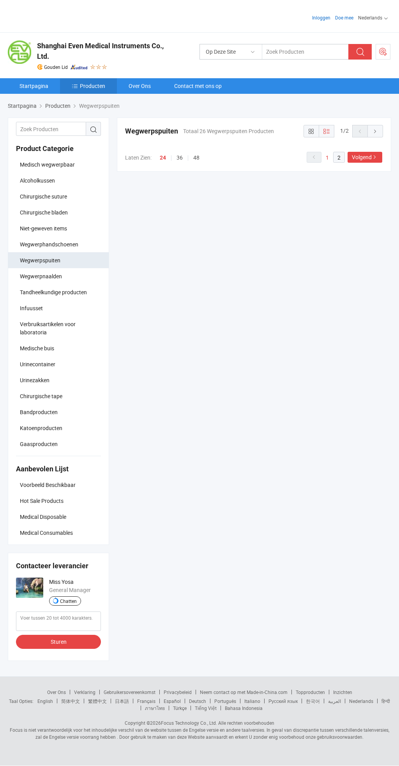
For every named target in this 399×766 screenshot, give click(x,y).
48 (196, 157)
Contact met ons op (198, 86)
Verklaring (84, 692)
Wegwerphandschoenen (49, 244)
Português (225, 701)
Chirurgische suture (43, 196)
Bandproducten (39, 412)
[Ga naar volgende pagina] (375, 131)
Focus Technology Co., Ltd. (189, 723)
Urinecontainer (37, 364)
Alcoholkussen (37, 180)
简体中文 (70, 701)
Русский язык (283, 701)
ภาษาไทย (155, 708)
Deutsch (197, 701)
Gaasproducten (39, 444)
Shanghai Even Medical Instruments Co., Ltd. (100, 51)
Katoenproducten (41, 428)
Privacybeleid (178, 692)
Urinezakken (34, 380)
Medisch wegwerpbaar (47, 164)
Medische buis (37, 348)
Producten (92, 86)
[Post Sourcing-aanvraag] (383, 52)
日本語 (122, 701)
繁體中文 (97, 701)
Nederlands (361, 701)
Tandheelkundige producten (53, 292)
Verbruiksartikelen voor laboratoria (48, 328)
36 (180, 157)
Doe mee (344, 17)
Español (172, 701)
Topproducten (310, 692)
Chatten (68, 601)
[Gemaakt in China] (58, 15)
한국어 (313, 701)
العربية (334, 701)
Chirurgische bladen (44, 212)
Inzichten (342, 692)
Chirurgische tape (41, 396)
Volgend (362, 157)
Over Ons (140, 86)
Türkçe (180, 708)
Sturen (59, 641)
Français (146, 701)
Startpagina (33, 86)
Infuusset (31, 308)
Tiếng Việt (206, 708)
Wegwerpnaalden (41, 276)
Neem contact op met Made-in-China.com (244, 692)
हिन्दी (385, 701)
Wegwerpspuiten (40, 260)
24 (163, 158)
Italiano (252, 701)
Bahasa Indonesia (244, 708)
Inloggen (321, 17)
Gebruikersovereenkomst (129, 692)
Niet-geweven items (43, 228)
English (45, 701)
